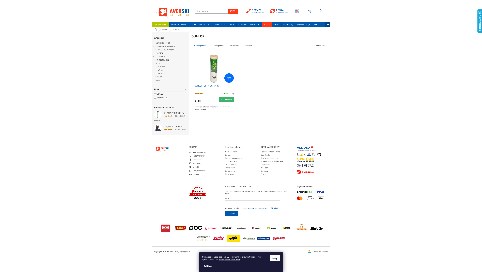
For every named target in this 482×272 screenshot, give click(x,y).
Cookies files (266, 164)
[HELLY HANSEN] (165, 228)
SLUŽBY (159, 77)
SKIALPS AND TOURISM (165, 50)
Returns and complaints (270, 152)
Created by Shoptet (320, 251)
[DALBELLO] (271, 228)
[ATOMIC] (211, 228)
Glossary (264, 171)
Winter (160, 70)
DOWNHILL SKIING (163, 43)
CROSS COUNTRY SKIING (165, 46)
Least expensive (218, 45)
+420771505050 (199, 156)
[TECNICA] (301, 228)
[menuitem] (160, 24)
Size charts (265, 155)
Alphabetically (249, 45)
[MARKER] (256, 228)
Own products (230, 164)
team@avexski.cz (199, 152)
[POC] (195, 228)
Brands (158, 80)
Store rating (229, 174)
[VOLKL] (286, 228)
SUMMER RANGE (162, 60)
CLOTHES (159, 53)
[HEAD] (226, 228)
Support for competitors (234, 158)
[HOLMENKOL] (263, 238)
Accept (275, 258)
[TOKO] (233, 238)
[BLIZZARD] (241, 228)
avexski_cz (197, 163)
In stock (162, 98)
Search (233, 11)
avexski (196, 167)
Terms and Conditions (269, 158)
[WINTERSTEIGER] (248, 238)
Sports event (230, 168)
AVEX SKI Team (231, 152)
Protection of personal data (272, 161)
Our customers (231, 161)
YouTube (196, 174)
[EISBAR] (316, 228)
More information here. (229, 259)
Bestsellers (234, 45)
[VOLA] (279, 238)
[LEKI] (180, 228)
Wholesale (265, 168)
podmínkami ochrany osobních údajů (263, 208)
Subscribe (231, 214)
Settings (208, 266)
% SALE (159, 63)
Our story (228, 155)
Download (265, 174)
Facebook (196, 160)
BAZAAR (161, 73)
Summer (161, 66)
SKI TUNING (160, 56)
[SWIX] (218, 238)
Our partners (230, 171)
